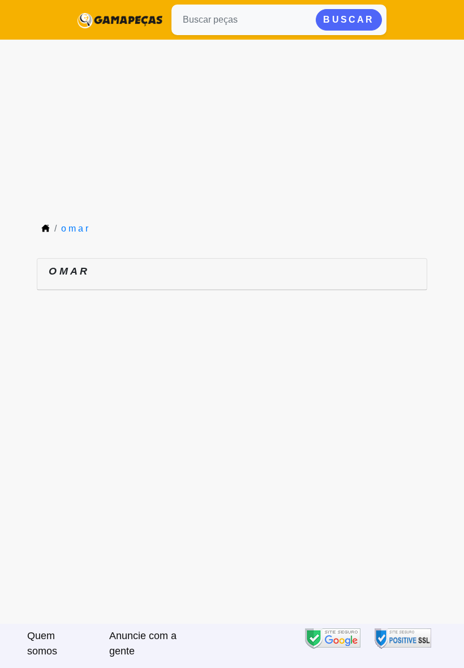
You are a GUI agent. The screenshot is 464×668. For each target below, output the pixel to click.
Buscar (348, 19)
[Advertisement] (232, 124)
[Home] (45, 228)
